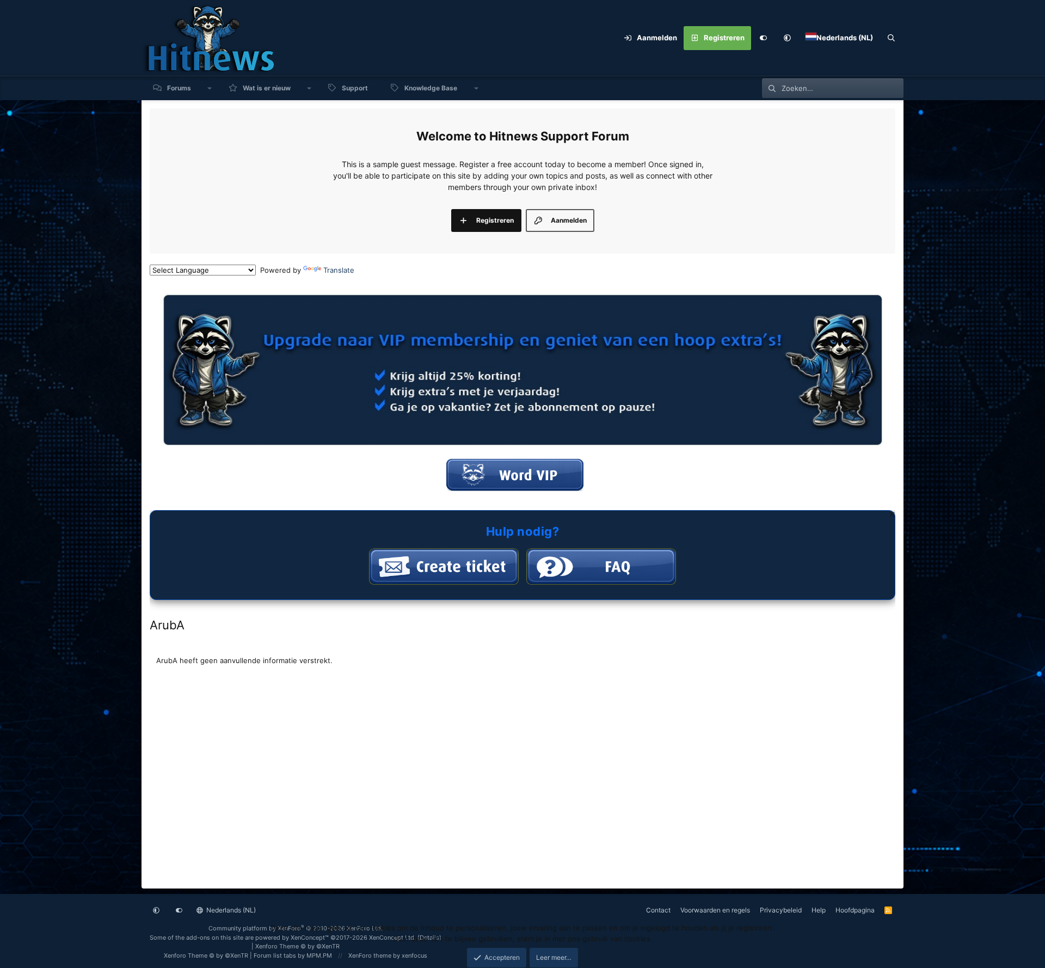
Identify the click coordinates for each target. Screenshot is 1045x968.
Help (819, 910)
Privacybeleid (781, 910)
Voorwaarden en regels (715, 910)
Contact (658, 910)
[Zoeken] (891, 38)
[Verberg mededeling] (890, 516)
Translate (338, 270)
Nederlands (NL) (230, 910)
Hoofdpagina (855, 910)
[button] (787, 38)
